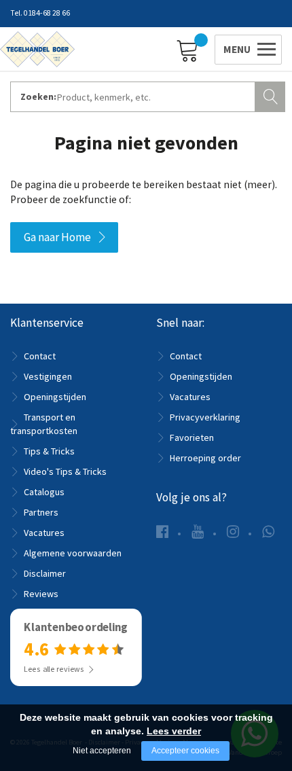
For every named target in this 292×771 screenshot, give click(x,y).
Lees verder (174, 730)
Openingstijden (55, 397)
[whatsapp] (268, 531)
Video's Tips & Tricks (65, 471)
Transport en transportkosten (43, 424)
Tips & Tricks (49, 451)
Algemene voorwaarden (73, 553)
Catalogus (44, 492)
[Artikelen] (191, 50)
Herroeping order (205, 458)
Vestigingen (48, 376)
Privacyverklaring (205, 417)
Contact (40, 356)
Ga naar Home (57, 237)
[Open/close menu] (246, 48)
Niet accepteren (102, 750)
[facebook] (162, 531)
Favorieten (192, 437)
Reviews (41, 594)
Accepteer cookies (185, 750)
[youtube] (197, 531)
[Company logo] (37, 48)
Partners (41, 512)
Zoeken (271, 95)
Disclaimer (45, 573)
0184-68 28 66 (47, 13)
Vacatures (44, 532)
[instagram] (233, 531)
